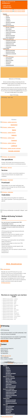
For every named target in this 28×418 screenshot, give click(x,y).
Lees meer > (4, 341)
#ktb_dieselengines (14, 264)
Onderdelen (8, 34)
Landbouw (8, 20)
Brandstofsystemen (10, 52)
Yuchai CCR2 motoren (11, 32)
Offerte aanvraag (7, 5)
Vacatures (8, 63)
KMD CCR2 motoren (10, 30)
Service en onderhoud (8, 38)
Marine (7, 15)
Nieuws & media (9, 60)
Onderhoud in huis (10, 43)
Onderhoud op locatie (10, 42)
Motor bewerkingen (10, 37)
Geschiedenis (9, 58)
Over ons (5, 55)
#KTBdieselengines (5, 282)
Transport (8, 19)
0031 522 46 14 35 (6, 355)
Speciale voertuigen (10, 22)
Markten (5, 14)
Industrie (8, 17)
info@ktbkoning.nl (6, 3)
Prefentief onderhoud (11, 40)
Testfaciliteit (6, 48)
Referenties (8, 62)
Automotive (8, 24)
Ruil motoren (9, 29)
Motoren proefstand (10, 35)
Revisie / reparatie (10, 27)
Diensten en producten (8, 25)
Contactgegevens (10, 65)
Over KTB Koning (9, 57)
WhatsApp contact (7, 7)
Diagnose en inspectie (11, 45)
